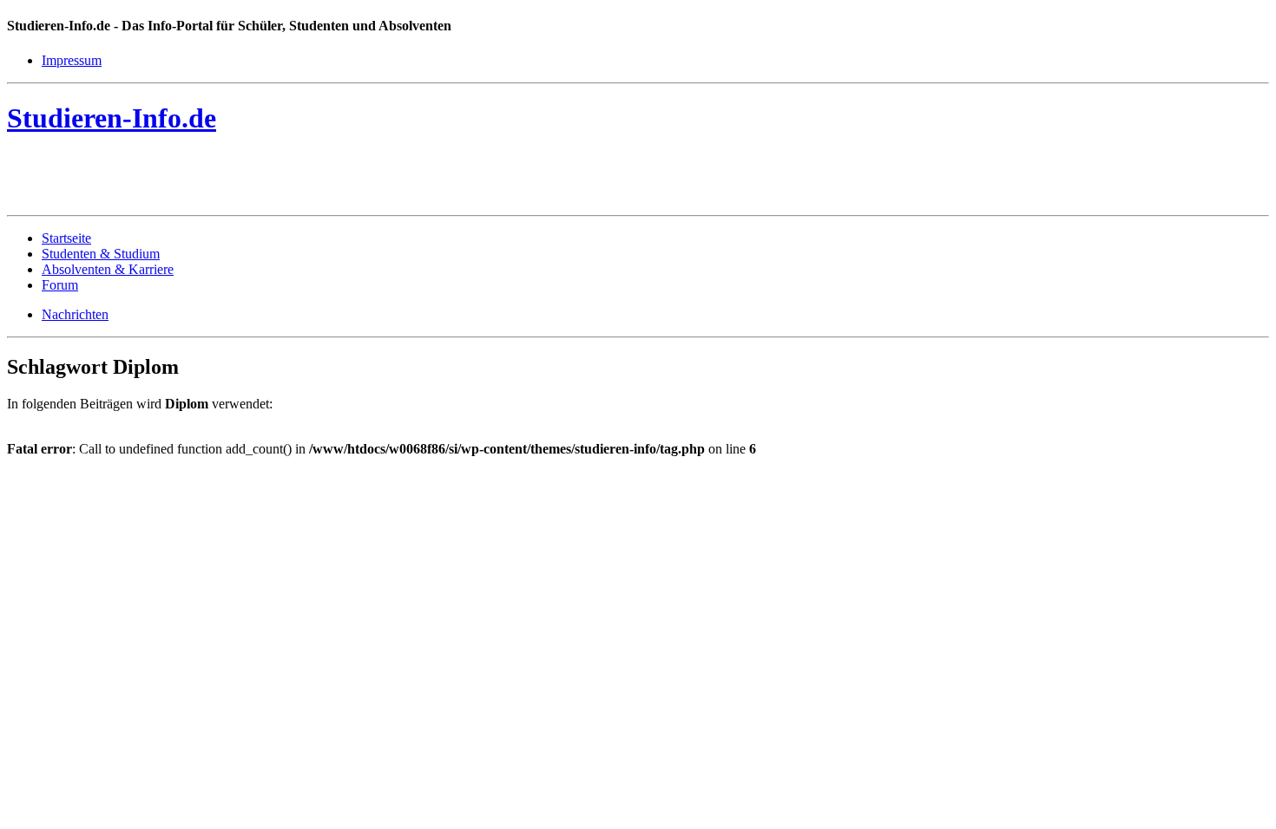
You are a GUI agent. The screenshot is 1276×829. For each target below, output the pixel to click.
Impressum (72, 60)
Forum (60, 284)
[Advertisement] (210, 179)
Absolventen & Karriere (108, 269)
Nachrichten (75, 314)
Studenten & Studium (101, 253)
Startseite (66, 238)
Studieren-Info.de (111, 118)
